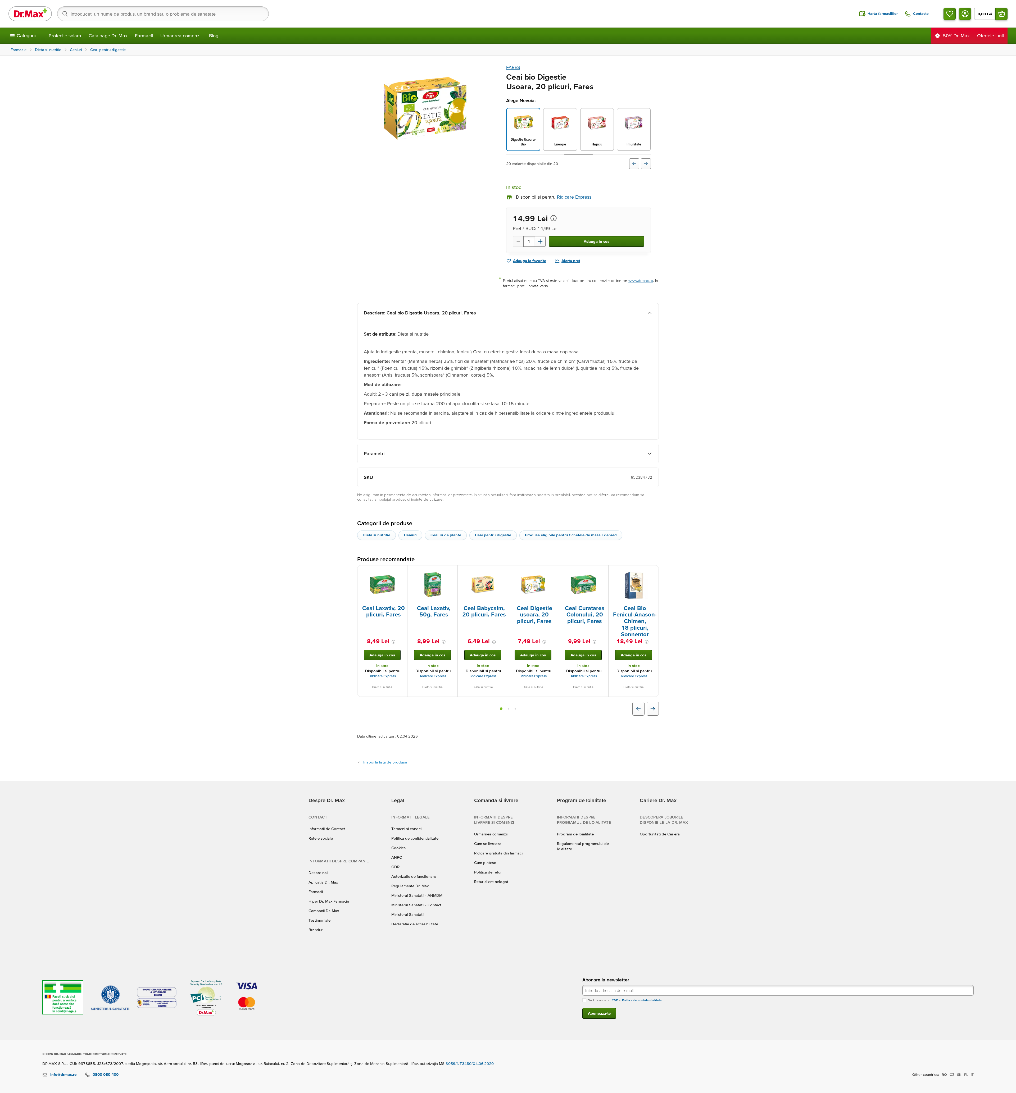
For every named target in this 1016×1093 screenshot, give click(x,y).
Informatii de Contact (327, 828)
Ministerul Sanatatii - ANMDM (416, 895)
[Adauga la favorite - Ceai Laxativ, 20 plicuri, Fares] (401, 571)
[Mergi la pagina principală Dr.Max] (30, 13)
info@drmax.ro (63, 1074)
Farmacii (144, 35)
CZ (952, 1074)
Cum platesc (485, 862)
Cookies (398, 847)
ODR (395, 867)
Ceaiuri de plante (445, 535)
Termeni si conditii (406, 828)
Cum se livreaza (487, 843)
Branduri (316, 929)
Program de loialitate (575, 834)
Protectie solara (65, 35)
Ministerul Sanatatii (407, 914)
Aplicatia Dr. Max (323, 882)
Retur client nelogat (491, 881)
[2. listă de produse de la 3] (508, 708)
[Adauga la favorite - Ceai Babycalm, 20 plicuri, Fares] (502, 571)
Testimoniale (319, 920)
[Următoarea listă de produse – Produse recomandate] (653, 709)
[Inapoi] (634, 163)
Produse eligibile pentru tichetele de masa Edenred (571, 535)
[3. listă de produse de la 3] (515, 708)
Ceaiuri (410, 535)
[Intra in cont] (965, 14)
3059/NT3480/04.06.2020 (470, 1063)
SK (959, 1074)
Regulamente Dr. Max (410, 886)
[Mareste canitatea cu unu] (540, 241)
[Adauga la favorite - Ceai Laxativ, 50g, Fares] (451, 571)
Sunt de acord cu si (625, 1000)
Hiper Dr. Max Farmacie (329, 901)
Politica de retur (488, 872)
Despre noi (318, 872)
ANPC (396, 857)
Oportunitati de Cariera (660, 834)
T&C (615, 1000)
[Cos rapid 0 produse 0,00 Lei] (1001, 14)
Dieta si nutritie (376, 535)
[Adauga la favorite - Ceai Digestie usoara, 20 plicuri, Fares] (552, 571)
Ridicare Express (383, 676)
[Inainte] (646, 163)
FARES (513, 67)
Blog (213, 35)
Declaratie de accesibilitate (414, 924)
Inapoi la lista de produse (385, 762)
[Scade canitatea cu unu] (518, 241)
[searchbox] (163, 13)
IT (972, 1074)
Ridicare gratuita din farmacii (498, 853)
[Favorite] (950, 14)
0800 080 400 (106, 1074)
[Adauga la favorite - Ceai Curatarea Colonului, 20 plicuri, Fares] (602, 571)
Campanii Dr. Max (324, 910)
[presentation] (382, 585)
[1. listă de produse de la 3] (501, 709)
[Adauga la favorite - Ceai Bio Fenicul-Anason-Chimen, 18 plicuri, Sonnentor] (652, 571)
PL (966, 1074)
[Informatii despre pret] (553, 218)
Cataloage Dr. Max (108, 35)
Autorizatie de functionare (413, 876)
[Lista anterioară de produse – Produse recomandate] (638, 709)
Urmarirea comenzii (181, 35)
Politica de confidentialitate (414, 838)
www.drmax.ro (640, 280)
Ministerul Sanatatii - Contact (416, 905)
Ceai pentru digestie (493, 535)
